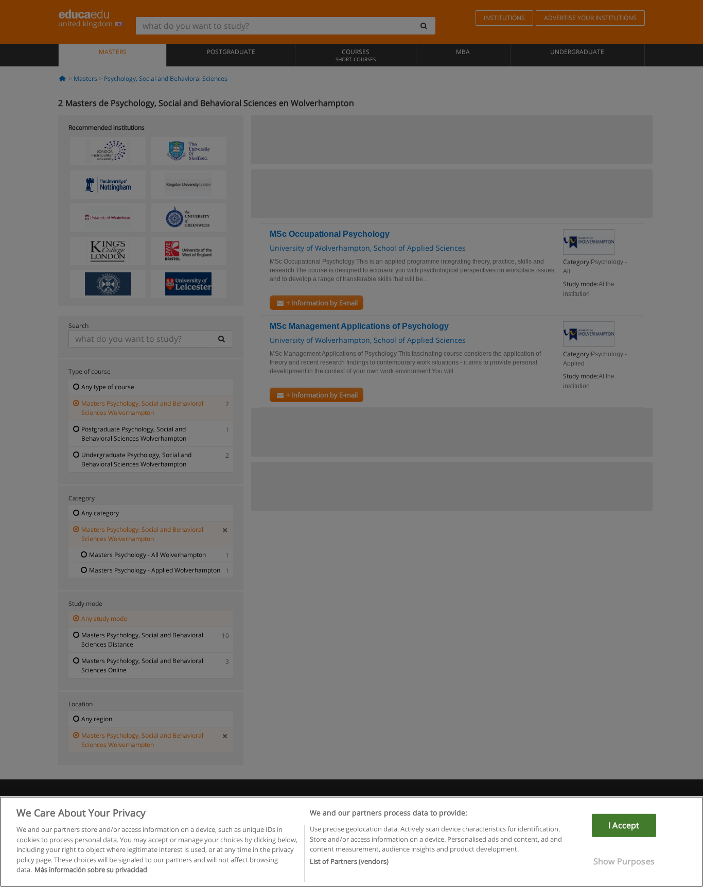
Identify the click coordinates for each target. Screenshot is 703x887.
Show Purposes (624, 861)
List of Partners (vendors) (349, 861)
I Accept (623, 825)
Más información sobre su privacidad (90, 869)
